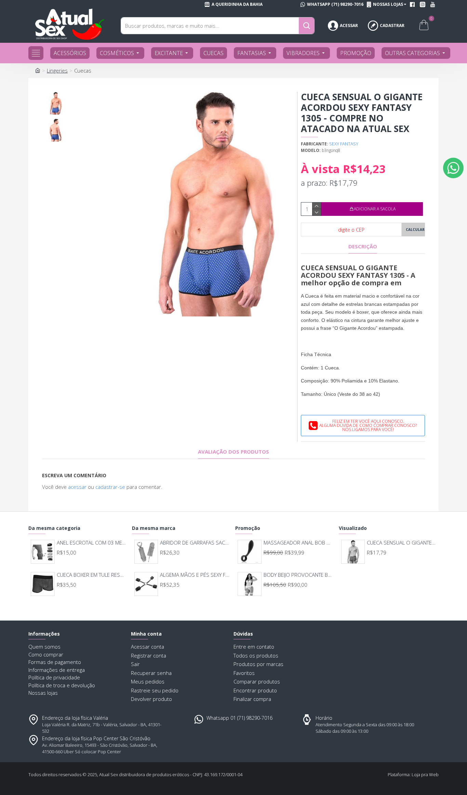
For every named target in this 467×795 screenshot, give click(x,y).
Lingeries (57, 70)
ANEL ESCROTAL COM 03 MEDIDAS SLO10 (91, 543)
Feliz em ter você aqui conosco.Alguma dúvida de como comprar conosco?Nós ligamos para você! (368, 425)
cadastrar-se (110, 486)
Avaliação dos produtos (233, 451)
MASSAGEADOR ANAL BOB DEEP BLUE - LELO (298, 543)
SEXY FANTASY (343, 144)
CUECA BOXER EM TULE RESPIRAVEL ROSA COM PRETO (91, 575)
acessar (77, 486)
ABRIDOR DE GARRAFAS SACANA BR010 (194, 543)
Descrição (362, 246)
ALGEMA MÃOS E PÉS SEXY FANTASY (194, 575)
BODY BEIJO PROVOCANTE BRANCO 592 (298, 575)
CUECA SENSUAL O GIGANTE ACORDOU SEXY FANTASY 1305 (401, 543)
